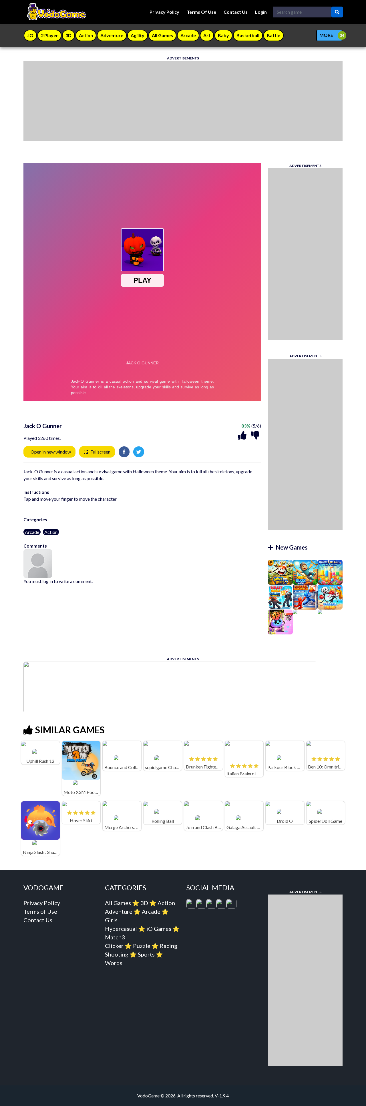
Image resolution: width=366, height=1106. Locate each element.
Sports (146, 954)
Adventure (118, 911)
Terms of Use (40, 911)
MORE (326, 35)
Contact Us (236, 12)
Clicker (114, 945)
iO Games (158, 928)
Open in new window (51, 451)
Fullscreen (100, 451)
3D (144, 902)
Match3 (115, 937)
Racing (168, 945)
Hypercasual (121, 928)
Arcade (32, 532)
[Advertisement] (183, 101)
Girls (111, 920)
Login (261, 12)
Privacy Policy (164, 12)
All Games (118, 902)
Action (50, 532)
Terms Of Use (201, 12)
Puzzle (141, 945)
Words (113, 962)
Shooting (116, 954)
